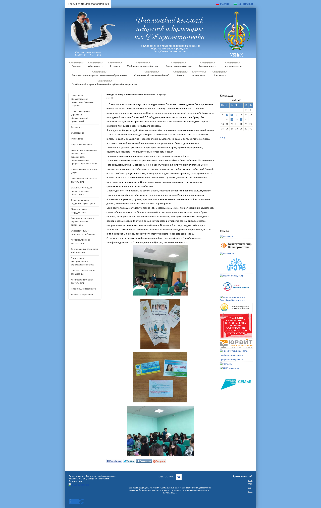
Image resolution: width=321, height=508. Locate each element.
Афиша (181, 75)
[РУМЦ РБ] (226, 363)
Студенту (115, 65)
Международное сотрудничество (79, 211)
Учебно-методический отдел (142, 65)
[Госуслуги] (236, 279)
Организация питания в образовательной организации (82, 221)
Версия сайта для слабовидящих (88, 4)
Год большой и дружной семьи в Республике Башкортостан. (105, 84)
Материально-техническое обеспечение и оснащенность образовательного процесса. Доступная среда (84, 157)
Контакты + (219, 75)
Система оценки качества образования (83, 272)
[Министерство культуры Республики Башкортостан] (236, 297)
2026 (250, 480)
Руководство (77, 139)
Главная (76, 65)
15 (241, 119)
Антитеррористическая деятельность (82, 281)
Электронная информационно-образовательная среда (82, 261)
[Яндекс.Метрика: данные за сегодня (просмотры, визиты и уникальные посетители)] (79, 484)
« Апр (222, 137)
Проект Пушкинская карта (83, 289)
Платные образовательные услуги (84, 171)
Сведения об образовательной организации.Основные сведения (82, 101)
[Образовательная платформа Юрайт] (236, 340)
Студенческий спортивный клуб (151, 75)
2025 (250, 484)
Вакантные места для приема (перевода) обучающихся (81, 191)
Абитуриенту (95, 65)
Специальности (207, 65)
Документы (76, 127)
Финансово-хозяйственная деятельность (84, 180)
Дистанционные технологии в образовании (84, 251)
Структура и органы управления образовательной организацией (80, 116)
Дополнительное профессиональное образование (99, 75)
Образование (77, 133)
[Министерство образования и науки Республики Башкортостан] (236, 304)
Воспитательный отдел (179, 65)
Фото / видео (199, 75)
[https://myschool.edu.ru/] (229, 368)
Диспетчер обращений (82, 295)
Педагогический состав (82, 144)
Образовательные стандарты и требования (83, 232)
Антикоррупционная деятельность (80, 241)
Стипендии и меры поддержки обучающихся (83, 202)
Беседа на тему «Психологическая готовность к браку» (136, 94)
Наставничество (233, 65)
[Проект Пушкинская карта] (233, 350)
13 (232, 119)
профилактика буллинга (231, 355)
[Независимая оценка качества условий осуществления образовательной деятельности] (236, 314)
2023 (250, 491)
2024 (250, 487)
